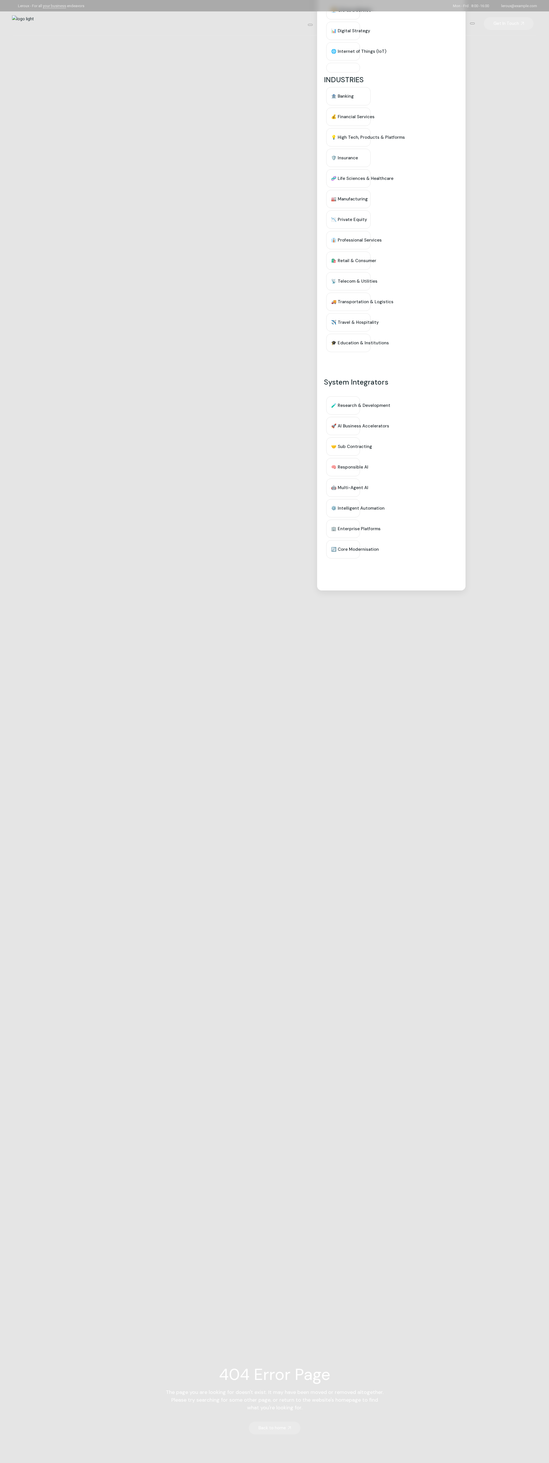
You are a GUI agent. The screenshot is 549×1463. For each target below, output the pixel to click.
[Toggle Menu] (310, 25)
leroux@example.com (519, 6)
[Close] (472, 23)
